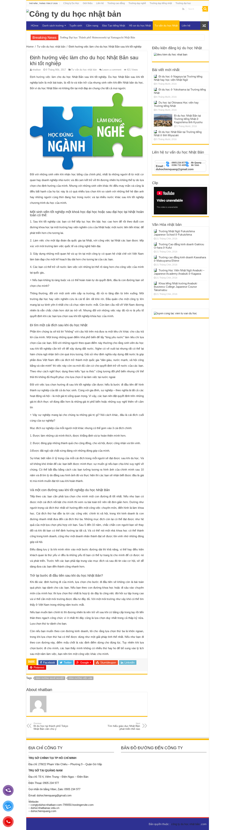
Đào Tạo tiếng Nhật (113, 25)
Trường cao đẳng (116, 3)
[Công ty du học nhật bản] (73, 13)
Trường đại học (183, 3)
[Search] (205, 9)
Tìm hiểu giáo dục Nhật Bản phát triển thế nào (124, 726)
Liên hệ (100, 3)
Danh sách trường (53, 25)
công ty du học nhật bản (185, 824)
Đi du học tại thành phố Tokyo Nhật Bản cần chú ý (51, 726)
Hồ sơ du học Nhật (140, 25)
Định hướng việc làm (43, 76)
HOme (34, 25)
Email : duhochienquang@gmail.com (175, 167)
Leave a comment (111, 69)
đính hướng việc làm (80, 678)
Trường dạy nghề (137, 3)
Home (30, 46)
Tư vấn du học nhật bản (51, 46)
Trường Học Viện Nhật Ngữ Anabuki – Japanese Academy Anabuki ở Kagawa (179, 272)
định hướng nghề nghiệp (50, 678)
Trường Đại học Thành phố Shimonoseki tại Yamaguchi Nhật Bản (97, 37)
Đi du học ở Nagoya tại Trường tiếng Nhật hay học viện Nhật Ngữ (178, 78)
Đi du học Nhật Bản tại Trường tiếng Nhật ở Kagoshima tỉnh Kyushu (188, 119)
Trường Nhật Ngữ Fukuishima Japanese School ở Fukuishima (174, 233)
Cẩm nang (92, 25)
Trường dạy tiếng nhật (161, 3)
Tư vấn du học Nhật (166, 25)
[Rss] (183, 9)
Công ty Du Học (71, 3)
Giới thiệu (88, 3)
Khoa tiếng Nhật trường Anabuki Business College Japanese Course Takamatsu (175, 287)
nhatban (36, 69)
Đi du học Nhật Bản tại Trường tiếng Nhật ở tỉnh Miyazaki (178, 133)
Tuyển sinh (75, 25)
